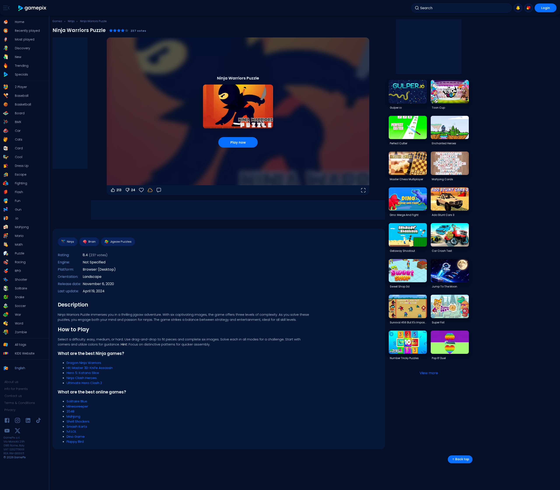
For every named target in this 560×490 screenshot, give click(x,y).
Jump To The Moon (444, 286)
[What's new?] (518, 8)
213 (118, 190)
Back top (462, 459)
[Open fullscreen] (363, 190)
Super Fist (438, 322)
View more (429, 372)
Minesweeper (77, 406)
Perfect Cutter (398, 143)
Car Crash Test (442, 251)
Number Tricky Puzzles (404, 358)
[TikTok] (38, 421)
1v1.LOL (71, 431)
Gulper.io (396, 107)
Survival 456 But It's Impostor (408, 322)
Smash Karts (76, 426)
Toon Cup (438, 107)
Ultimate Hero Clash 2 (84, 383)
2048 (70, 411)
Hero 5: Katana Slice (82, 372)
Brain (92, 242)
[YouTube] (7, 431)
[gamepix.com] (32, 8)
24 (133, 190)
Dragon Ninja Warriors (83, 362)
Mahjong (73, 416)
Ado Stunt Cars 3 (443, 215)
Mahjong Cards (442, 179)
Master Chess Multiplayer (406, 179)
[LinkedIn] (28, 421)
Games (57, 21)
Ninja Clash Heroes (81, 377)
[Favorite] (528, 8)
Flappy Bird (75, 441)
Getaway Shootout (402, 251)
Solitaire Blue (76, 401)
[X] (17, 431)
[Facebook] (7, 421)
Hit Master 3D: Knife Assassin (89, 367)
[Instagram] (17, 421)
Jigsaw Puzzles (120, 242)
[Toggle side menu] (5, 7)
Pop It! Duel (439, 358)
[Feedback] (158, 190)
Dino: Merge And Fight (404, 215)
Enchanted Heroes (444, 143)
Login (545, 8)
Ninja (71, 21)
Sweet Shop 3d (400, 286)
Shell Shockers (77, 421)
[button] (23, 22)
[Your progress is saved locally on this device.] (150, 190)
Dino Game (75, 436)
